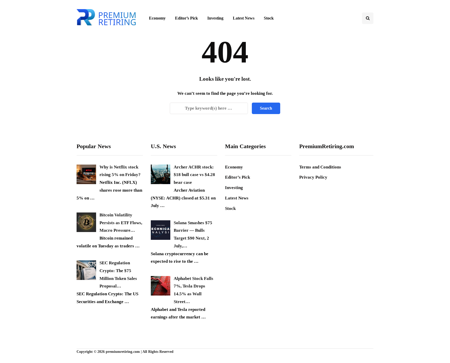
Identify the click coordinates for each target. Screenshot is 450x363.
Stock (269, 18)
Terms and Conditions (320, 167)
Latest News (243, 18)
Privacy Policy (313, 177)
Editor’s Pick (186, 18)
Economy (157, 18)
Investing (215, 18)
